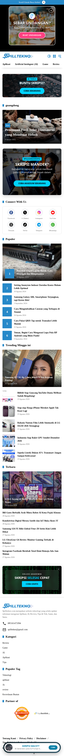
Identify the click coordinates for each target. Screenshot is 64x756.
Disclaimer (41, 738)
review (5, 689)
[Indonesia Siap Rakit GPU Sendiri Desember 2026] (8, 440)
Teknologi (6, 675)
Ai (3, 685)
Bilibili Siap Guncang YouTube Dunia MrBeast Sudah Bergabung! (39, 394)
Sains (7, 125)
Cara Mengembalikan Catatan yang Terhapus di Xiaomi (37, 310)
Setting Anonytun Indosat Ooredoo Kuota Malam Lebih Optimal (37, 286)
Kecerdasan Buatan (10, 694)
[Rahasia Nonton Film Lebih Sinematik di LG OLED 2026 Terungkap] (8, 425)
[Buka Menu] (54, 56)
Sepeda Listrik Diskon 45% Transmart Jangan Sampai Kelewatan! (39, 454)
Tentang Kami (9, 738)
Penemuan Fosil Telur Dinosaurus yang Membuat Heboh (30, 132)
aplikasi (5, 680)
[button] (49, 56)
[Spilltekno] (18, 56)
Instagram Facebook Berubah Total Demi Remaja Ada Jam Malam (30, 552)
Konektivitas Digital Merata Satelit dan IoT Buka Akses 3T (30, 521)
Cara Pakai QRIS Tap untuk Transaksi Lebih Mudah (35, 322)
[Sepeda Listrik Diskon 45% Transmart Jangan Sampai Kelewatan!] (8, 455)
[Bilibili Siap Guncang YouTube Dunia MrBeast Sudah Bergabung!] (8, 395)
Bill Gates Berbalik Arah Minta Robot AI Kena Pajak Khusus (31, 512)
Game (5, 648)
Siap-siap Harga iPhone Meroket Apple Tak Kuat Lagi (38, 409)
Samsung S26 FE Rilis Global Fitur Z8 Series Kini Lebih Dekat (29, 530)
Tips (4, 662)
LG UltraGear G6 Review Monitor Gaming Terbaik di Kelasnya (28, 541)
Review (5, 643)
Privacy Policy (26, 738)
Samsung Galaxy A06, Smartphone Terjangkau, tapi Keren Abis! (36, 298)
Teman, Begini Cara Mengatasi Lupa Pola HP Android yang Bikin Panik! (35, 334)
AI (3, 652)
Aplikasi (6, 657)
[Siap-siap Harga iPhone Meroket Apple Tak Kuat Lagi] (8, 410)
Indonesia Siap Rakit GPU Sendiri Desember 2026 (38, 439)
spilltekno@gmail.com (18, 629)
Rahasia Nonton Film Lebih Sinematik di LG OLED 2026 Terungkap (38, 424)
